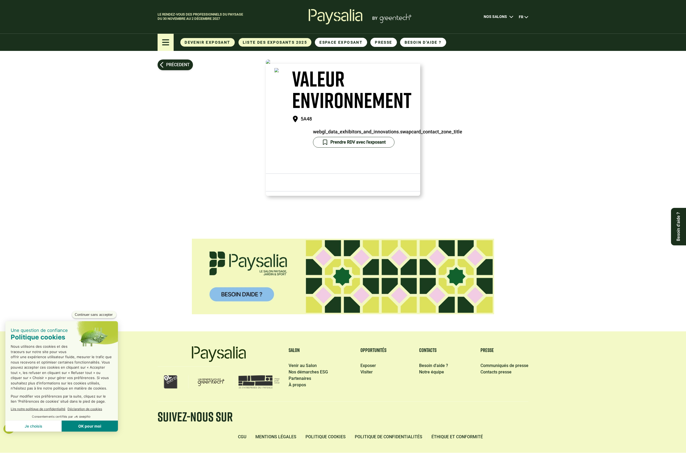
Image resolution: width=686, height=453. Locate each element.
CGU (242, 436)
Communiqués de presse (504, 365)
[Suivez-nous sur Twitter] (472, 418)
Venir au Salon (303, 365)
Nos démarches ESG (308, 372)
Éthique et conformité (457, 436)
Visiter (366, 372)
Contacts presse (496, 372)
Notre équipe (431, 372)
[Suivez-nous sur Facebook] (422, 418)
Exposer (368, 365)
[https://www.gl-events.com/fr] (171, 381)
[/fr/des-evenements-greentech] (211, 381)
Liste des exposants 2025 (275, 42)
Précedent (178, 64)
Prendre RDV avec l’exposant (358, 142)
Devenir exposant (207, 42)
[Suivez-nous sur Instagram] (498, 418)
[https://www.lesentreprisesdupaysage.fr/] (258, 381)
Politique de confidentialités (388, 436)
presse (383, 42)
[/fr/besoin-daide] (343, 276)
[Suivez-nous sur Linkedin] (447, 418)
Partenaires (300, 378)
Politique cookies (325, 436)
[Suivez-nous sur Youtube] (523, 418)
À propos (297, 384)
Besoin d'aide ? (423, 42)
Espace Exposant (341, 42)
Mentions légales (275, 436)
